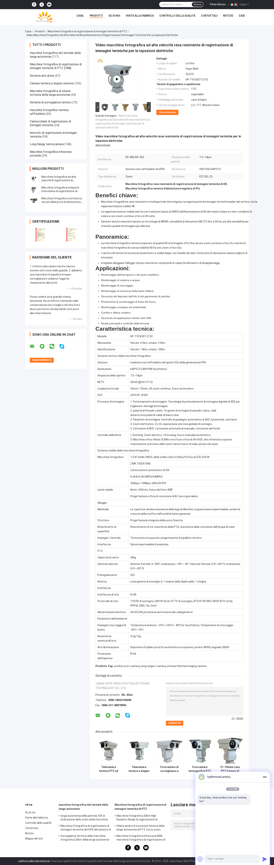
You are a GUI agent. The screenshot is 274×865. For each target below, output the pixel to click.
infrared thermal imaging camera (187, 666)
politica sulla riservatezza (34, 861)
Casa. (80, 15)
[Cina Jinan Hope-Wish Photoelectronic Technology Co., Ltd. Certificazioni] (40, 234)
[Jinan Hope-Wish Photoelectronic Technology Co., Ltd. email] (34, 346)
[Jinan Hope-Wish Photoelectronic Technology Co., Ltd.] (44, 16)
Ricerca (197, 4)
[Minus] (264, 777)
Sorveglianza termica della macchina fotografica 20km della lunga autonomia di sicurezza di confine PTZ (85, 838)
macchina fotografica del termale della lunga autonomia (83, 806)
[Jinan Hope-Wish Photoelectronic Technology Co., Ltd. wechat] (54, 346)
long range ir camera (153, 666)
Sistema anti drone (42, 75)
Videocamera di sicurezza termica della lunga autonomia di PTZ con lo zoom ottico (140, 828)
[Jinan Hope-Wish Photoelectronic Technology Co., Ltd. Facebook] (34, 4)
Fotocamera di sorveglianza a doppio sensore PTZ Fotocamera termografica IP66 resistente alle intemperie (169, 769)
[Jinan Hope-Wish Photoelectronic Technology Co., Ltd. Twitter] (41, 4)
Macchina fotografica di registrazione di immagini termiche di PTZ (87, 31)
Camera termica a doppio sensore (52, 83)
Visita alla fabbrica (140, 15)
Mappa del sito (34, 838)
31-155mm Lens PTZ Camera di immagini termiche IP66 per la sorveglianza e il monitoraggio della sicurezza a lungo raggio (230, 769)
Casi (242, 15)
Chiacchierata (167, 112)
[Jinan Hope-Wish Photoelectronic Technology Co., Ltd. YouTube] (49, 4)
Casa (28, 31)
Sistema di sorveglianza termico (51, 102)
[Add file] (200, 859)
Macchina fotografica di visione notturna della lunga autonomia (50, 92)
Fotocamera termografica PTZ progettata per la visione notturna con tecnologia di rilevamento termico (199, 769)
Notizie (228, 15)
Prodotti (96, 15)
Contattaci (209, 15)
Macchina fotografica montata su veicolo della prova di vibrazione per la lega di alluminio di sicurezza (62, 202)
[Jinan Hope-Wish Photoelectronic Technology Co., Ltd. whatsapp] (44, 346)
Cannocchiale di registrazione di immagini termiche (50, 123)
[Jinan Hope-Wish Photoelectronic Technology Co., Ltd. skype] (64, 346)
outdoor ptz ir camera (127, 666)
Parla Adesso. (218, 4)
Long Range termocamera (47, 144)
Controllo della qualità (177, 15)
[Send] (265, 859)
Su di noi (114, 15)
